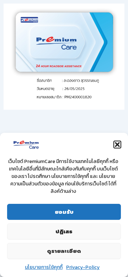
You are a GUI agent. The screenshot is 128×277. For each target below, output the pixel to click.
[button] (117, 144)
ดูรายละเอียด (64, 251)
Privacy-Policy (83, 267)
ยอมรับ (64, 212)
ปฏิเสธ (64, 231)
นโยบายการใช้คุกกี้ (44, 267)
